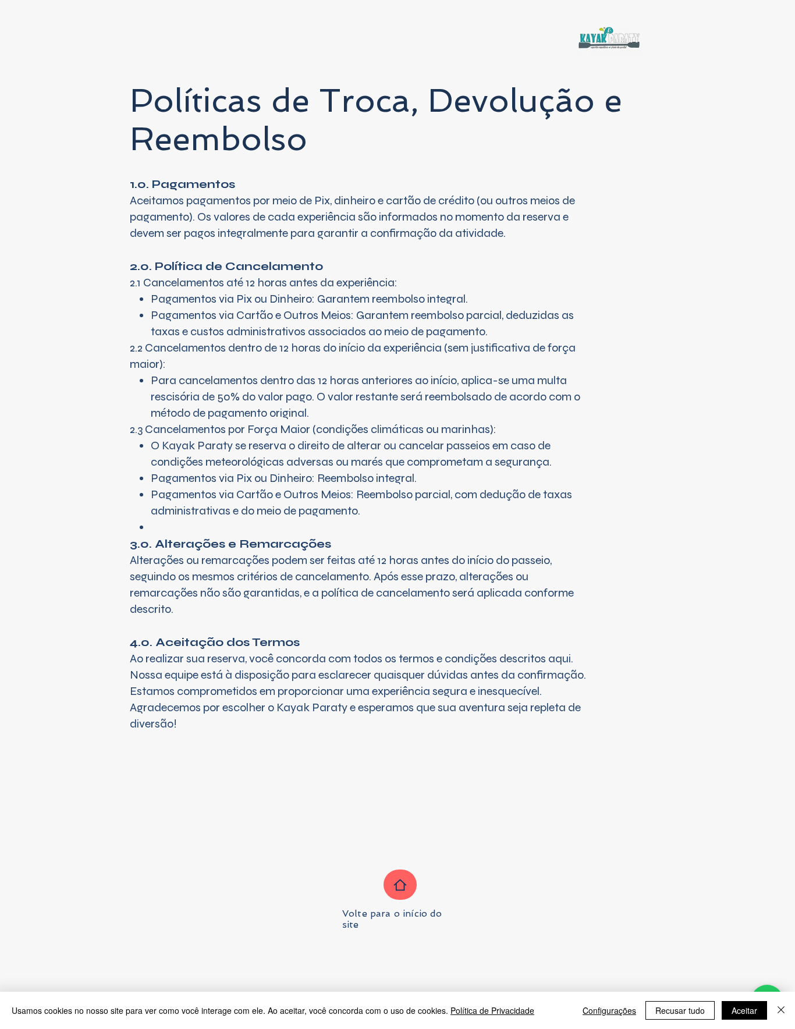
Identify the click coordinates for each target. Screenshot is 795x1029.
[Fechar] (781, 1010)
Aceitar (744, 1010)
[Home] (400, 885)
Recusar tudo (680, 1010)
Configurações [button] (609, 1010)
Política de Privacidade (492, 1010)
